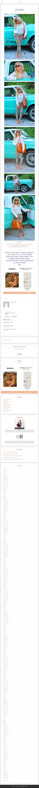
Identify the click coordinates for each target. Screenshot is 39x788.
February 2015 (5, 726)
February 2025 (5, 500)
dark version (21, 244)
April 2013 (5, 767)
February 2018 (5, 658)
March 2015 (5, 724)
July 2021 (4, 581)
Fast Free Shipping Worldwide (12, 288)
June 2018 (4, 650)
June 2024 (4, 515)
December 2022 (5, 549)
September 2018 (6, 645)
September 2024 (6, 509)
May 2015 (4, 720)
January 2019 (5, 637)
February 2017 (5, 680)
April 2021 (5, 586)
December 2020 (5, 594)
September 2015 (6, 712)
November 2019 (5, 618)
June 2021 (4, 582)
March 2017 (5, 679)
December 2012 (5, 775)
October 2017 (5, 665)
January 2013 (5, 773)
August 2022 (5, 556)
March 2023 (5, 543)
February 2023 (5, 545)
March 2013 (5, 769)
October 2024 (5, 507)
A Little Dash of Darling (7, 404)
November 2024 (5, 505)
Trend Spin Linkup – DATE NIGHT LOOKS (10, 451)
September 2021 (6, 577)
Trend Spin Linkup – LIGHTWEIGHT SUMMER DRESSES (12, 459)
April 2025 (5, 496)
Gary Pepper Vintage (6, 399)
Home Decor (20, 292)
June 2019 (4, 628)
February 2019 (5, 635)
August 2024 (5, 511)
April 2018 (5, 654)
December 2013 (5, 752)
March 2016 (5, 701)
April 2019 (5, 631)
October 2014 (5, 733)
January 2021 (5, 592)
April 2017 (5, 677)
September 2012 (6, 780)
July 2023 (4, 535)
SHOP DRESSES (29, 268)
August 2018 (5, 647)
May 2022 (4, 562)
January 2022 (5, 569)
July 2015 (4, 716)
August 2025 (5, 488)
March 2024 (5, 520)
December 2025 (5, 483)
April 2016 (5, 699)
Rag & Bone (27, 288)
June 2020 (4, 605)
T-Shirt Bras (13, 292)
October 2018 (5, 643)
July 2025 (4, 490)
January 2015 (5, 728)
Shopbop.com (12, 269)
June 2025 (4, 492)
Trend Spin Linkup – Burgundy (8, 325)
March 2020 (5, 611)
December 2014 (5, 729)
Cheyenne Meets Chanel (7, 409)
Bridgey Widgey (6, 411)
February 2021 (5, 590)
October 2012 (5, 778)
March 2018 (5, 656)
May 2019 (4, 630)
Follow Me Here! (19, 363)
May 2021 (4, 584)
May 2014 (4, 743)
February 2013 (5, 771)
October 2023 (5, 530)
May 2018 (4, 652)
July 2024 (4, 513)
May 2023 (4, 539)
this (18, 245)
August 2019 (5, 624)
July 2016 (4, 694)
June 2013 (4, 763)
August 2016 (5, 692)
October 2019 (5, 620)
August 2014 (5, 737)
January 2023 (5, 547)
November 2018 (5, 641)
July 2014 (4, 739)
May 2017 (4, 675)
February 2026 (5, 479)
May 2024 (4, 517)
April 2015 (5, 722)
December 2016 (5, 684)
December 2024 (5, 503)
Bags (16, 292)
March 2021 (5, 588)
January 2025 (5, 501)
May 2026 (4, 473)
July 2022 (4, 558)
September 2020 (6, 599)
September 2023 (6, 532)
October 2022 (5, 552)
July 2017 (4, 671)
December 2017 (5, 662)
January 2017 (5, 682)
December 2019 (5, 616)
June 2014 (4, 741)
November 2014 (5, 731)
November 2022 (5, 550)
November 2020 (5, 596)
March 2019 (5, 633)
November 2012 (5, 777)
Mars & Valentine (27, 246)
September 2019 (6, 622)
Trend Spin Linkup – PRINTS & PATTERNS (10, 453)
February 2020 (5, 613)
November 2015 (5, 709)
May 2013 (4, 765)
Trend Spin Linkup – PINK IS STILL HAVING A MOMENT (12, 455)
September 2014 (6, 735)
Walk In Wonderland (6, 407)
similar (31, 244)
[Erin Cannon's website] (11, 303)
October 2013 (5, 756)
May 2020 (4, 607)
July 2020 (4, 603)
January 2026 (5, 481)
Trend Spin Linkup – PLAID (7, 322)
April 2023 (5, 541)
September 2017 (6, 667)
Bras (10, 292)
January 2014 (5, 750)
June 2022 (4, 560)
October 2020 (5, 598)
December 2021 (5, 571)
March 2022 (5, 566)
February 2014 (5, 748)
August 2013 (5, 760)
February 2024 (5, 522)
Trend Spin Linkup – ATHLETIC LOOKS (10, 457)
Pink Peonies (5, 400)
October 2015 (5, 711)
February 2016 (5, 703)
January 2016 (5, 705)
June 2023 (4, 537)
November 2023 (5, 528)
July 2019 (4, 626)
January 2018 (5, 660)
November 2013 (5, 754)
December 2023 (5, 526)
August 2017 (5, 669)
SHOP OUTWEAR (26, 269)
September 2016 (6, 690)
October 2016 (5, 688)
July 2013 (4, 761)
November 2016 (5, 686)
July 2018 (4, 648)
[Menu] (2, 1)
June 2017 (4, 673)
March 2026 (5, 477)
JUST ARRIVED (22, 268)
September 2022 (6, 554)
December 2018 (5, 639)
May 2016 (4, 697)
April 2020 (5, 609)
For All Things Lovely (7, 405)
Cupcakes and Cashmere (7, 401)
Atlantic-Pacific (5, 403)
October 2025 (5, 486)
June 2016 (4, 696)
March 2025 (5, 498)
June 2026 (4, 471)
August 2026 (5, 468)
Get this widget (29, 292)
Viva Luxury (5, 408)
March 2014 (5, 746)
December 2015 (5, 707)
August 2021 (5, 579)
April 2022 (5, 564)
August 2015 (5, 714)
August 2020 (5, 601)
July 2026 (4, 469)
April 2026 (5, 475)
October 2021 (5, 575)
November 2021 (5, 573)
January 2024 (5, 524)
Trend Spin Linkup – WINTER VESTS (9, 329)
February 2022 (5, 567)
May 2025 (4, 494)
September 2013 (6, 758)
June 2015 (4, 718)
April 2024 (5, 518)
